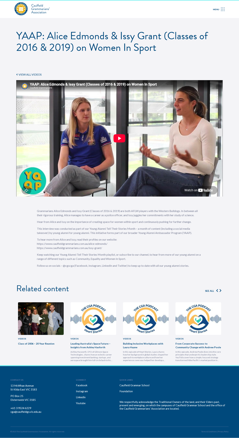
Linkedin (81, 397)
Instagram (82, 391)
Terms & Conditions (209, 431)
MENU (216, 9)
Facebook (81, 385)
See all (209, 290)
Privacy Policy (223, 431)
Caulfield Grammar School (134, 385)
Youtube (81, 403)
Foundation (126, 391)
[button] (29, 74)
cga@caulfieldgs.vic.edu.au (25, 411)
